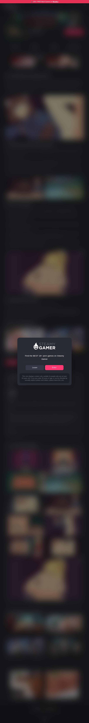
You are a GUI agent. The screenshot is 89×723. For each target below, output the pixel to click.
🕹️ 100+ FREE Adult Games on (44, 2)
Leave (34, 367)
